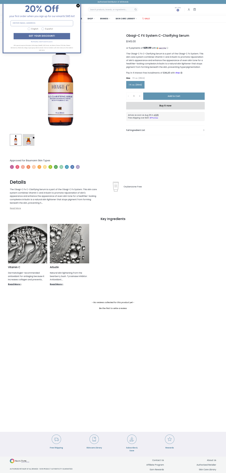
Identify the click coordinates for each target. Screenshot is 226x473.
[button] (165, 48)
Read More (15, 208)
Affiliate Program (155, 464)
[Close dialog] (78, 6)
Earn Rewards (157, 469)
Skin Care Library (207, 469)
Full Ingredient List (135, 130)
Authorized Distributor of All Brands (113, 2)
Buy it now (165, 105)
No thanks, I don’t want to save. (42, 42)
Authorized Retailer (206, 464)
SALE (147, 18)
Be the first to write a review (113, 308)
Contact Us (158, 460)
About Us (211, 460)
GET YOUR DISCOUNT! (42, 36)
